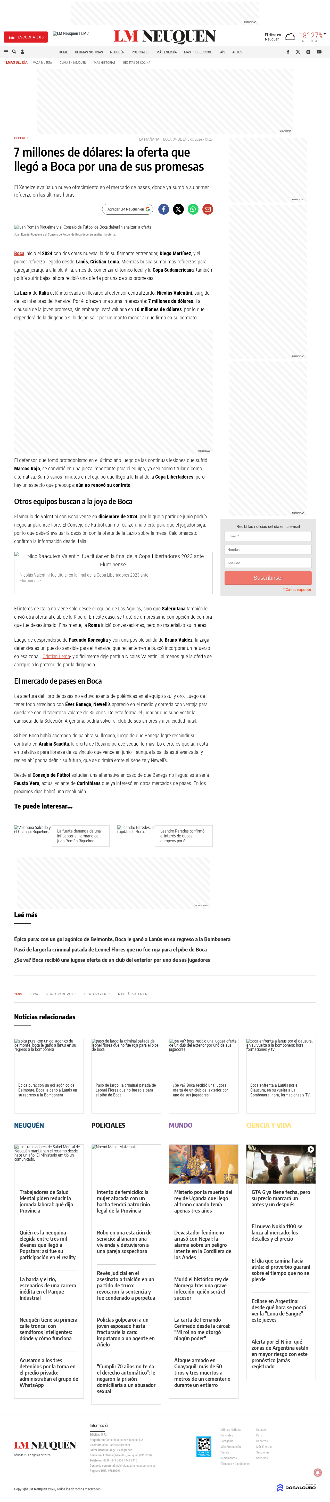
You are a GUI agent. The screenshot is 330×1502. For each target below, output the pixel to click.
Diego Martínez (97, 994)
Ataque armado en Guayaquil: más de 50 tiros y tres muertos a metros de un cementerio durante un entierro (202, 1372)
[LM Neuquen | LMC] (71, 37)
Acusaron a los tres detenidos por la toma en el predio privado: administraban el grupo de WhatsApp (49, 1372)
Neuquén (117, 52)
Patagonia (226, 1441)
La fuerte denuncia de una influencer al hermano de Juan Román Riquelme (79, 835)
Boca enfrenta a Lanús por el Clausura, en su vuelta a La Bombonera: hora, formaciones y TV (280, 1090)
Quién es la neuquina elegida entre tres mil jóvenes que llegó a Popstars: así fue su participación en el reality (48, 1244)
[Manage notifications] (318, 1472)
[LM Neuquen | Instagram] (309, 52)
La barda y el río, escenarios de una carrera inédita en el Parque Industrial (48, 1288)
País (221, 52)
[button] (6, 52)
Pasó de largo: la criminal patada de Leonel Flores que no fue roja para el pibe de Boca (110, 949)
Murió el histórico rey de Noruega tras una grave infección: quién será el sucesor (201, 1288)
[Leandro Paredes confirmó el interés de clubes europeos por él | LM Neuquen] (136, 836)
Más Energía (166, 52)
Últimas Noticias (89, 52)
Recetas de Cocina (136, 62)
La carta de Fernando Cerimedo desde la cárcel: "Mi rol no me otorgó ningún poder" (202, 1328)
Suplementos (228, 1458)
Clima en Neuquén (73, 62)
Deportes (21, 138)
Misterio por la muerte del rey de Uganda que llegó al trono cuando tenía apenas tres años (203, 1201)
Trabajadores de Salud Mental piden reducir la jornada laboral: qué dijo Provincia (46, 1201)
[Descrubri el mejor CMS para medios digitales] (296, 1492)
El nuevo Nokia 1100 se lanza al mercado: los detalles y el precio (277, 1232)
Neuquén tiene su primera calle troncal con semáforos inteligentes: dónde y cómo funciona (48, 1328)
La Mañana (149, 139)
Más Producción (197, 52)
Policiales (140, 52)
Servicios (262, 1458)
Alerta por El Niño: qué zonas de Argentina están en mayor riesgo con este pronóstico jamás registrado (280, 1353)
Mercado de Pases (61, 994)
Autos (237, 52)
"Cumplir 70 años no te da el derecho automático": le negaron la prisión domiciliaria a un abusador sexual (126, 1378)
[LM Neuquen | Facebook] (289, 52)
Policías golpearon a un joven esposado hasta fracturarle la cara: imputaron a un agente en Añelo (126, 1331)
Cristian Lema (56, 656)
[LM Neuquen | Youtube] (319, 52)
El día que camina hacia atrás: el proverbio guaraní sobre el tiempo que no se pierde (281, 1269)
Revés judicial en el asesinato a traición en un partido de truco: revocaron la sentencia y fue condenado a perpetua (126, 1285)
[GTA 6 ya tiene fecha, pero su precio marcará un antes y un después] (281, 1164)
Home (63, 52)
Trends (224, 1452)
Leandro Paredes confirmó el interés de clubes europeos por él (182, 835)
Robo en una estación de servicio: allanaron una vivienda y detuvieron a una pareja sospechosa (124, 1241)
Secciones (262, 1452)
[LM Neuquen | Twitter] (299, 52)
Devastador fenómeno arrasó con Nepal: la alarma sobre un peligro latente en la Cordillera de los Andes (202, 1244)
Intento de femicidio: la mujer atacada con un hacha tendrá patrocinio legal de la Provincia (123, 1201)
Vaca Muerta (42, 62)
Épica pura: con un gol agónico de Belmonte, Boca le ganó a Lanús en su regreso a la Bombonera (122, 939)
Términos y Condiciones (234, 1463)
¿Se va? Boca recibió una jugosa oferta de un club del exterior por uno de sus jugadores (112, 959)
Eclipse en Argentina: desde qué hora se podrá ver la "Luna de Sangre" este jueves (279, 1310)
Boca (167, 139)
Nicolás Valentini (133, 994)
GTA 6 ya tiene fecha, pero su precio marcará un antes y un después (281, 1198)
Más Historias (105, 62)
